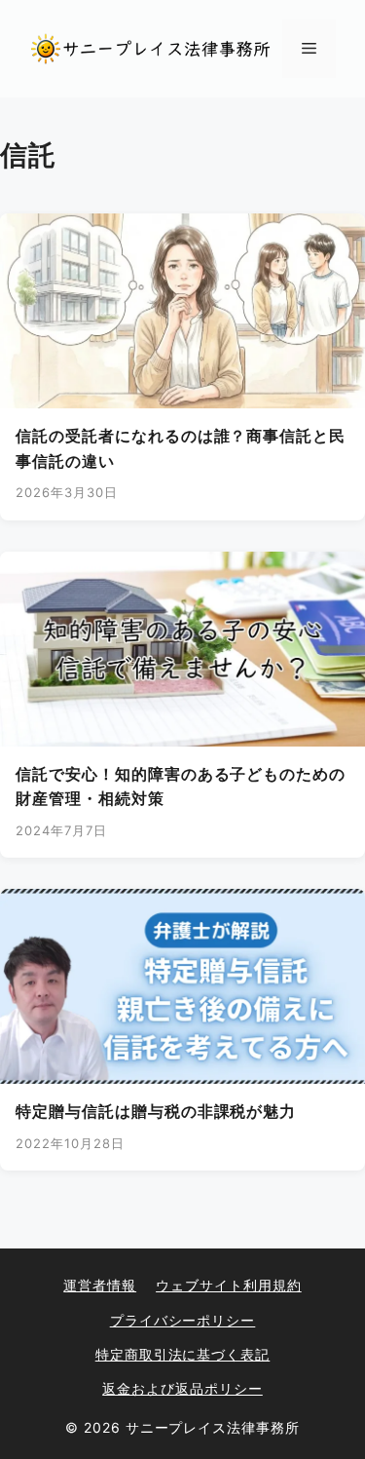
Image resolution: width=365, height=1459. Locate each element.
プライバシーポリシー (183, 1320)
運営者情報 (99, 1285)
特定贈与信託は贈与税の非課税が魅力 (156, 1111)
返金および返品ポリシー (182, 1388)
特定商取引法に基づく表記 (183, 1354)
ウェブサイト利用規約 (229, 1285)
